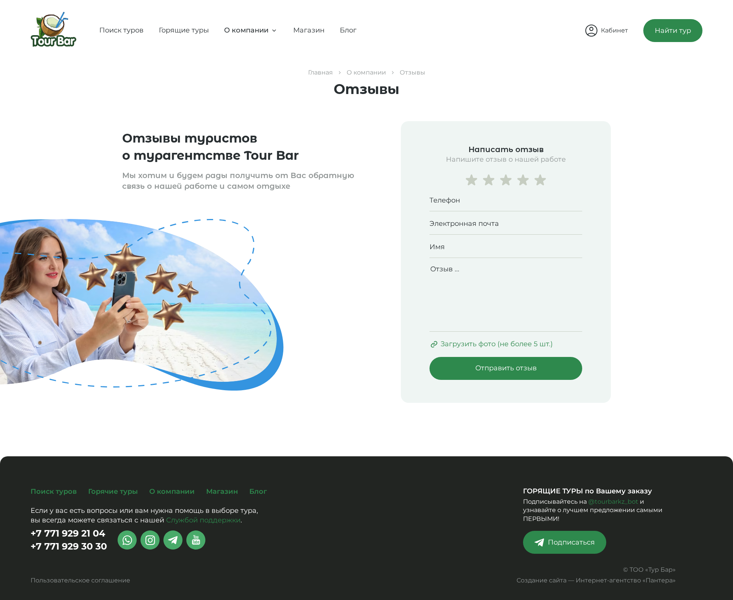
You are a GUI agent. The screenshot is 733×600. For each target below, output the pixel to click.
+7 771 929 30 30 (69, 546)
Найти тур (673, 30)
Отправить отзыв (506, 368)
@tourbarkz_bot (613, 501)
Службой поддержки (203, 520)
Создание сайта (542, 580)
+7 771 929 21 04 (68, 533)
